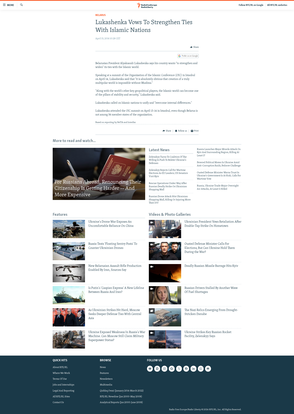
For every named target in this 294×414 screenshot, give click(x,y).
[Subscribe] (208, 369)
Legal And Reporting (63, 390)
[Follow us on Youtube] (150, 369)
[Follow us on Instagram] (164, 369)
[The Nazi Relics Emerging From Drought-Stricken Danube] (165, 317)
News (103, 367)
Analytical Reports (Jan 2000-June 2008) (121, 402)
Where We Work (61, 373)
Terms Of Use (60, 379)
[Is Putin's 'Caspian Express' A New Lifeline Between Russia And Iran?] (69, 295)
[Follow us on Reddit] (157, 369)
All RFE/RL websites (277, 5)
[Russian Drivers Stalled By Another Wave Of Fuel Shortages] (165, 295)
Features (104, 373)
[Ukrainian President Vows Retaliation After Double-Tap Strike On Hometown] (165, 229)
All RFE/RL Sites (61, 396)
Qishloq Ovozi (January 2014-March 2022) (122, 390)
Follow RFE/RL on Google (251, 5)
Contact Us (58, 402)
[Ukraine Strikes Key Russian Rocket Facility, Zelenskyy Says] (165, 339)
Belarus (100, 15)
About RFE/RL (60, 367)
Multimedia (106, 385)
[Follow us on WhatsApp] (201, 369)
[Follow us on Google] (172, 369)
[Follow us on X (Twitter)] (179, 369)
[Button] (194, 47)
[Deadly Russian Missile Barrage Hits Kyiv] (165, 273)
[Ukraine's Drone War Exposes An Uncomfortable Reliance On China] (69, 229)
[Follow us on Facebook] (186, 369)
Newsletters (106, 379)
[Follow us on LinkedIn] (193, 369)
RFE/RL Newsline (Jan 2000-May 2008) (121, 396)
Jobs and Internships (63, 385)
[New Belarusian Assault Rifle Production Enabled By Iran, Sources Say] (69, 273)
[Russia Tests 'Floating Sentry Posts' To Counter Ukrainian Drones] (69, 251)
